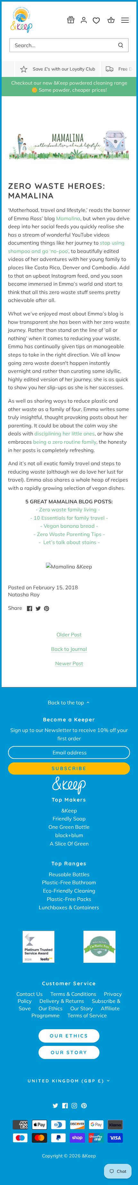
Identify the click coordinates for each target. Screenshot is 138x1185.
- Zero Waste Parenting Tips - (69, 534)
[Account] (84, 20)
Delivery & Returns (61, 1001)
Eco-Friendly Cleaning (69, 890)
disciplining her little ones (64, 433)
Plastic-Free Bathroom (69, 882)
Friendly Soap (69, 818)
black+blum (69, 835)
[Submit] (120, 45)
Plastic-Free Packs (69, 899)
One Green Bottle (69, 827)
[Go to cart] (112, 20)
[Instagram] (74, 1105)
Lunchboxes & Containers (69, 907)
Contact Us (29, 994)
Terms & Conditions (73, 994)
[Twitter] (55, 1105)
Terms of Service (87, 1015)
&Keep (69, 810)
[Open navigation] (125, 20)
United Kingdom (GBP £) (66, 1080)
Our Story (81, 1008)
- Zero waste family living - (68, 509)
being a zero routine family (64, 442)
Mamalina (68, 218)
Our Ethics (51, 1008)
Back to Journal (69, 649)
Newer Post (69, 663)
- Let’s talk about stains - (69, 542)
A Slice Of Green (69, 843)
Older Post (69, 634)
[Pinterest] (84, 1105)
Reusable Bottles (69, 874)
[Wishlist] (98, 20)
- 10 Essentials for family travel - (69, 518)
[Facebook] (65, 1105)
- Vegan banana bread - (69, 526)
